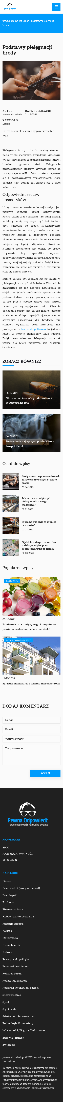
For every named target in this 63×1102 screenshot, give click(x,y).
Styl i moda (9, 1009)
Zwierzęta (9, 1044)
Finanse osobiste (13, 909)
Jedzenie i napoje (13, 923)
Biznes (7, 881)
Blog (6, 848)
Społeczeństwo (12, 995)
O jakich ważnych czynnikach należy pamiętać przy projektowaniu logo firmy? (40, 545)
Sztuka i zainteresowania (18, 1016)
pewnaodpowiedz (12, 115)
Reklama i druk (12, 973)
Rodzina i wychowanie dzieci (21, 987)
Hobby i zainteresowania (18, 916)
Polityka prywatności (18, 854)
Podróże (7, 952)
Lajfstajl (7, 124)
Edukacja (8, 902)
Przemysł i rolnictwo (15, 966)
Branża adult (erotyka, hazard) (21, 888)
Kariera (7, 931)
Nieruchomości (12, 945)
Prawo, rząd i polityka (16, 959)
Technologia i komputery (18, 1023)
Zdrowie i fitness (13, 1037)
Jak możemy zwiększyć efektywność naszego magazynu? (36, 501)
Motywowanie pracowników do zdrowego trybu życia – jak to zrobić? (41, 479)
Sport (6, 1002)
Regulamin (10, 860)
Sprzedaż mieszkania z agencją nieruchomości (31, 683)
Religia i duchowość (15, 980)
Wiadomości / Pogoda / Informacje (24, 1030)
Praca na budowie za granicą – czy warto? (40, 524)
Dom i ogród (10, 895)
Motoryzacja (10, 938)
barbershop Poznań (33, 329)
